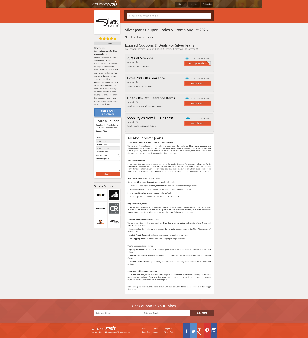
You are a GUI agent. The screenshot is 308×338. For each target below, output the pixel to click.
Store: (98, 137)
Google (200, 330)
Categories (207, 4)
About (155, 332)
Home (180, 4)
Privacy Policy (169, 332)
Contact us (146, 332)
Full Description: (102, 158)
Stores (193, 4)
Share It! (107, 174)
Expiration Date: (102, 152)
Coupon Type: (101, 144)
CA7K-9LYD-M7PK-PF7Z (199, 63)
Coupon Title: (101, 131)
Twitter (193, 330)
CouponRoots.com (105, 4)
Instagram (214, 330)
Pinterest (207, 330)
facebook (186, 330)
